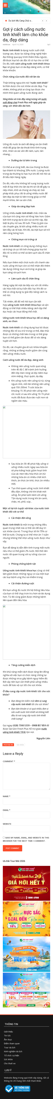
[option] (28, 20)
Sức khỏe (20, 745)
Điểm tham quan (12, 1043)
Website (7, 824)
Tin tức (7, 1035)
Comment (9, 761)
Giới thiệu (8, 1031)
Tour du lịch (9, 1047)
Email (6, 810)
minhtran (6, 44)
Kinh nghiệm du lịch (13, 1051)
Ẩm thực (8, 1039)
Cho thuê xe (10, 1063)
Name (6, 796)
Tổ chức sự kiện (11, 1055)
